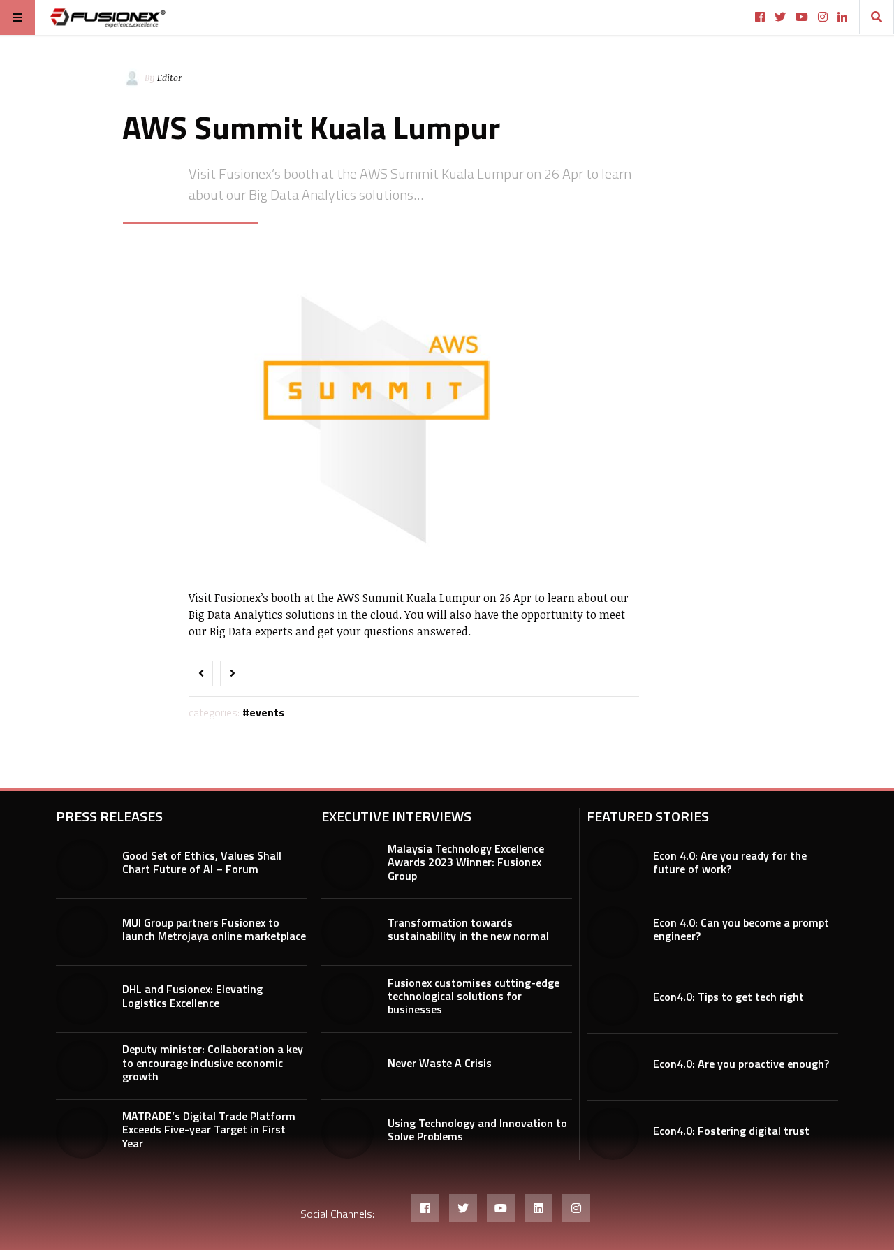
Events (266, 712)
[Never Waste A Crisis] (347, 1066)
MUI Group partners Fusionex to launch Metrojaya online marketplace (214, 929)
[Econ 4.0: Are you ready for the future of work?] (613, 865)
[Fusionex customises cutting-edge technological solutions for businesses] (347, 999)
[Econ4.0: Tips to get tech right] (613, 999)
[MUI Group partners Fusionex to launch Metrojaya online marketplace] (82, 932)
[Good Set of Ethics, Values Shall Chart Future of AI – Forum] (82, 865)
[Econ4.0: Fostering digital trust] (613, 1134)
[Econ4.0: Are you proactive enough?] (613, 1067)
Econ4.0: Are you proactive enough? (741, 1063)
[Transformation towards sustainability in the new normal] (347, 932)
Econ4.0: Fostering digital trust (731, 1130)
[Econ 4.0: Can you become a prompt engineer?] (613, 932)
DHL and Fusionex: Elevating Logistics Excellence (192, 995)
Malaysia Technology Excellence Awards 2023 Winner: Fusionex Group (466, 861)
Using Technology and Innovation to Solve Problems (477, 1130)
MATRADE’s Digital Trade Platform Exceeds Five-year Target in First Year (208, 1129)
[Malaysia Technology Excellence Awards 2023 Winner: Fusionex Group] (347, 865)
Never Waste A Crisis (440, 1062)
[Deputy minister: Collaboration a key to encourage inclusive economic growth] (82, 1066)
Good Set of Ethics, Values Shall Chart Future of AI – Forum (201, 862)
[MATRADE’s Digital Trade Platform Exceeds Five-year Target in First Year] (82, 1133)
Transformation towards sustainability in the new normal (468, 929)
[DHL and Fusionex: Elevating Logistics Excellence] (82, 999)
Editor (169, 77)
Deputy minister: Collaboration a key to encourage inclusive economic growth (212, 1062)
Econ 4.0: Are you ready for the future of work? (730, 862)
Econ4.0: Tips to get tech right (728, 996)
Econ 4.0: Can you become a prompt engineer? (741, 929)
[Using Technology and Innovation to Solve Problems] (347, 1133)
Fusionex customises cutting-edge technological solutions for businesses (473, 995)
